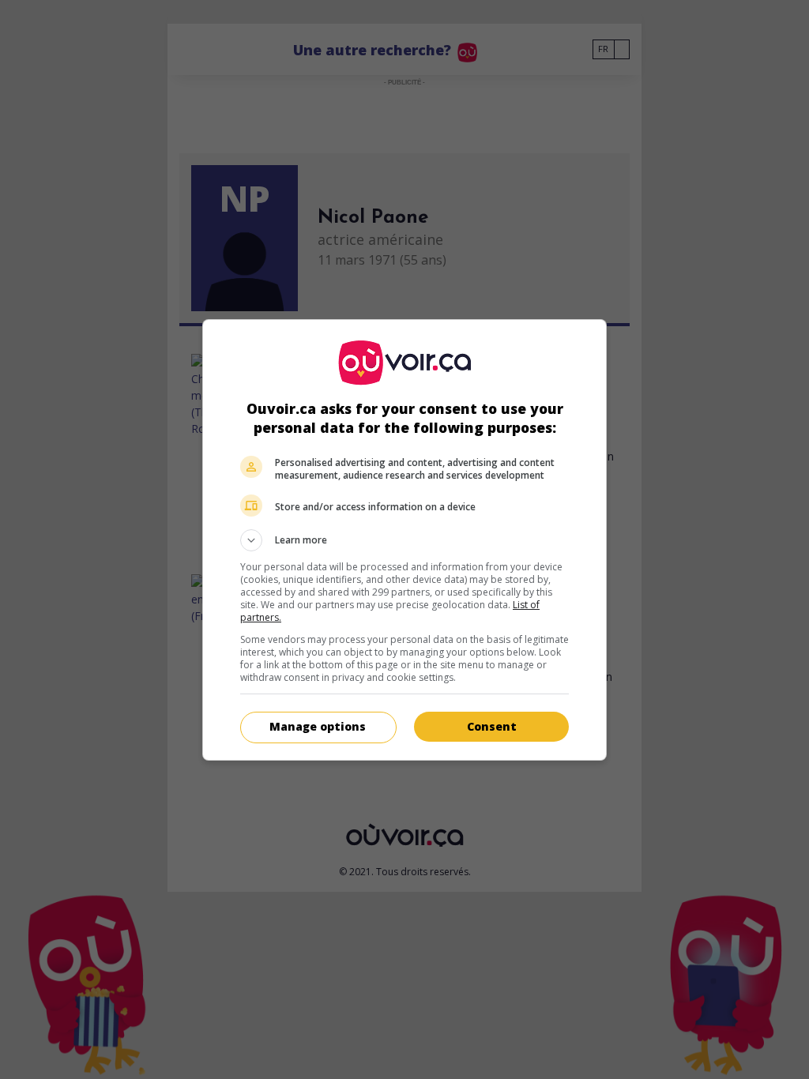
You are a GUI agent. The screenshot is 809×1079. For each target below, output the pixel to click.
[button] (404, 540)
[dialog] (404, 540)
